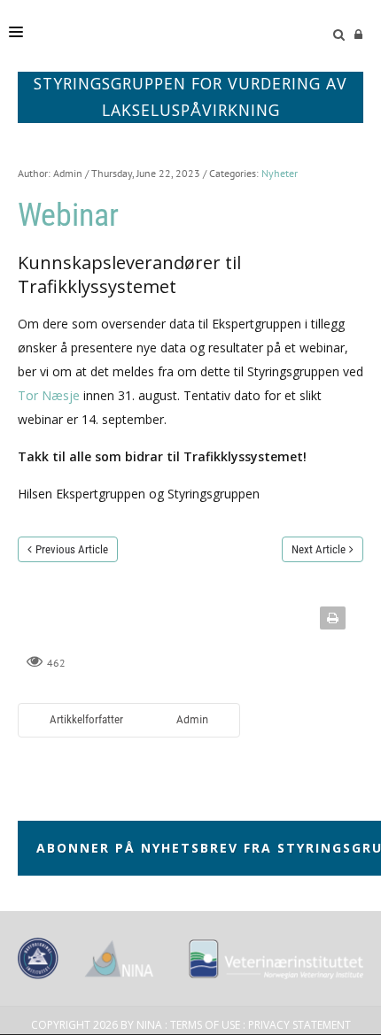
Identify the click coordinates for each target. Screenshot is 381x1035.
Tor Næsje (49, 395)
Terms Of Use (205, 1024)
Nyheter (279, 173)
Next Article (319, 549)
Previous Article (71, 549)
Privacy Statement (299, 1024)
